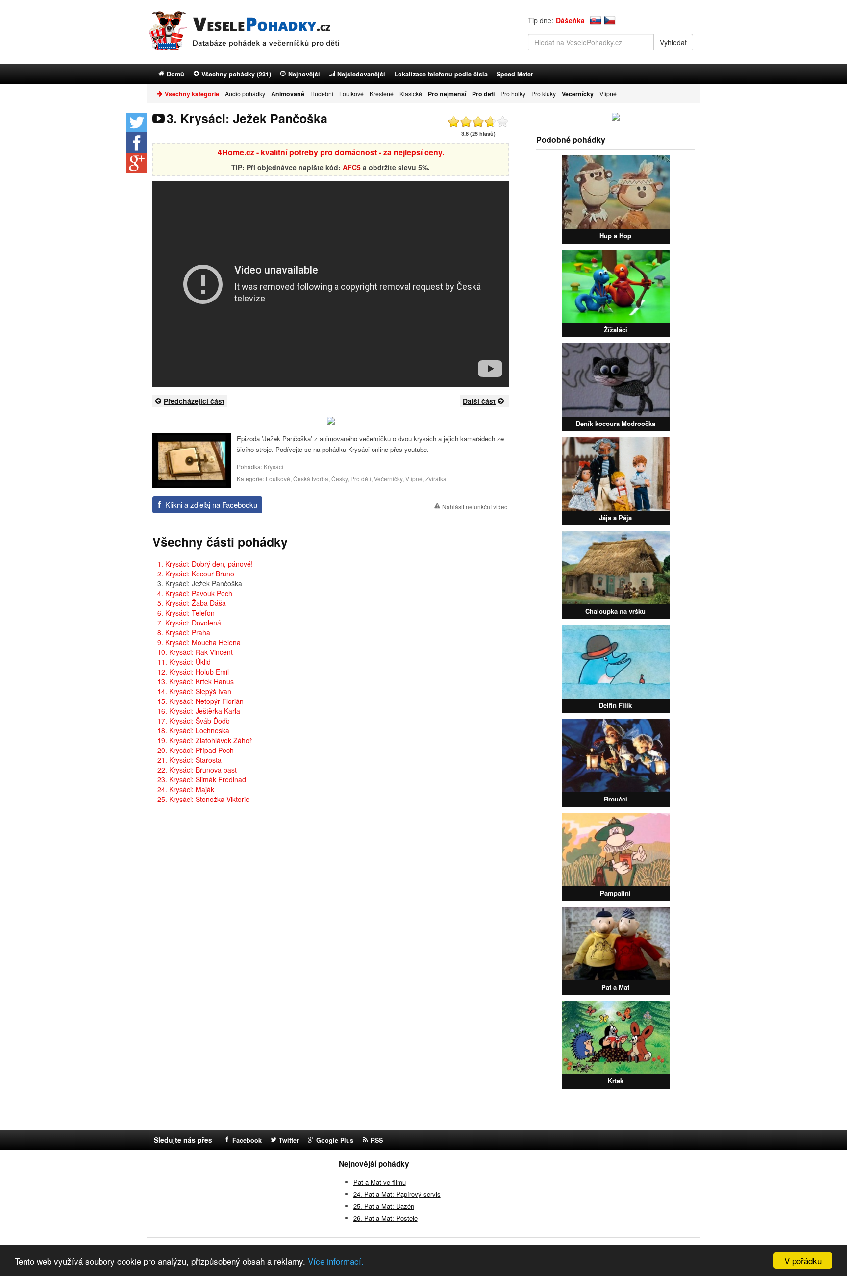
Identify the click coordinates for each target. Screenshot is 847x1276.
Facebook (247, 1140)
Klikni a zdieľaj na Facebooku (211, 505)
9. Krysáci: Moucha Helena (199, 642)
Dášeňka (570, 20)
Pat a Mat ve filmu (379, 1182)
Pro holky (512, 93)
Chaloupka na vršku (615, 611)
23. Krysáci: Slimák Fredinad (201, 779)
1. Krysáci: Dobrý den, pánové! (205, 564)
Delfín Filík (615, 705)
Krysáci (273, 466)
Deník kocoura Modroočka (615, 423)
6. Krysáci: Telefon (186, 613)
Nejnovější (304, 74)
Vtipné (608, 93)
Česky (339, 479)
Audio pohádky (245, 93)
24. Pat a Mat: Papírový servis (397, 1194)
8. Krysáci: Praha (183, 632)
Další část (479, 401)
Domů (175, 74)
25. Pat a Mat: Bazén (383, 1206)
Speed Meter (515, 74)
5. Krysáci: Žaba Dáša (191, 603)
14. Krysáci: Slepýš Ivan (194, 691)
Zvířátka (436, 479)
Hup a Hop (615, 235)
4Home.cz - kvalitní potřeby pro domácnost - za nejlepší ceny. (331, 152)
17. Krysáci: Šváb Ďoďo (193, 721)
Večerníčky (388, 479)
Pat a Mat (615, 987)
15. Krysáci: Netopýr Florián (200, 701)
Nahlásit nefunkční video (475, 506)
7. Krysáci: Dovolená (189, 622)
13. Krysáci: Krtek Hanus (195, 681)
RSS (377, 1140)
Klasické (410, 93)
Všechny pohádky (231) (236, 74)
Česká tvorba (310, 479)
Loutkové (351, 93)
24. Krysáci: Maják (185, 789)
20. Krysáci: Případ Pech (195, 750)
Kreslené (382, 93)
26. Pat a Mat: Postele (385, 1218)
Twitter (289, 1140)
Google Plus (334, 1140)
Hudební (321, 93)
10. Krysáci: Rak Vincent (195, 652)
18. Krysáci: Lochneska (193, 730)
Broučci (615, 798)
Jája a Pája (615, 517)
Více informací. (336, 1261)
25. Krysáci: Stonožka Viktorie (203, 799)
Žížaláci (615, 329)
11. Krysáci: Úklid (184, 662)
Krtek (615, 1080)
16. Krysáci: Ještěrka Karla (198, 711)
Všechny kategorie (192, 93)
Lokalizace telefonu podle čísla (441, 74)
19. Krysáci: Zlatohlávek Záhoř (204, 740)
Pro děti (360, 479)
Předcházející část (194, 401)
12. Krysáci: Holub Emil (193, 671)
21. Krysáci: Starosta (189, 760)
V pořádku (803, 1260)
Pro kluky (543, 93)
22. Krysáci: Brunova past (197, 770)
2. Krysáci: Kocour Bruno (195, 573)
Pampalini (615, 893)
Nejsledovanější (361, 74)
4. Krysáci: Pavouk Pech (194, 593)
